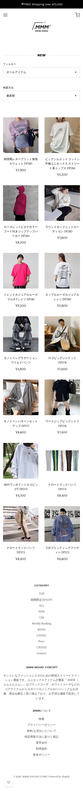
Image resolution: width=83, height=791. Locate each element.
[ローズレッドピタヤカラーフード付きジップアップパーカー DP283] (20, 203)
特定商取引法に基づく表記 (41, 737)
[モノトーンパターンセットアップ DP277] (20, 397)
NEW (41, 611)
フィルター (9, 64)
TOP (41, 593)
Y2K (41, 617)
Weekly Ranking (41, 623)
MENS (41, 629)
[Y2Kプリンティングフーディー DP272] (62, 524)
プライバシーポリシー (41, 725)
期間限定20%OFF (42, 600)
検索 (41, 719)
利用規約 (41, 748)
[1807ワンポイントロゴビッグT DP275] (20, 461)
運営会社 (41, 742)
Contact (41, 653)
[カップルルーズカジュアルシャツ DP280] (62, 271)
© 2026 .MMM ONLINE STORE (30, 776)
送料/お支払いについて (41, 731)
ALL (41, 605)
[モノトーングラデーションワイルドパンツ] (20, 334)
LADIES (41, 635)
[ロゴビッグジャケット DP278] (62, 334)
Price (41, 641)
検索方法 (8, 87)
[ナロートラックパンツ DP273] (20, 524)
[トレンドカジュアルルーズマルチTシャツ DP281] (20, 271)
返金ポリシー (41, 754)
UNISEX (41, 647)
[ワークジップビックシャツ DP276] (62, 397)
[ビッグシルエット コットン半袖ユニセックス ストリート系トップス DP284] (62, 135)
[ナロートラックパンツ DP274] (62, 461)
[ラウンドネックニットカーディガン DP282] (62, 203)
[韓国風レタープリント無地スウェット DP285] (20, 135)
